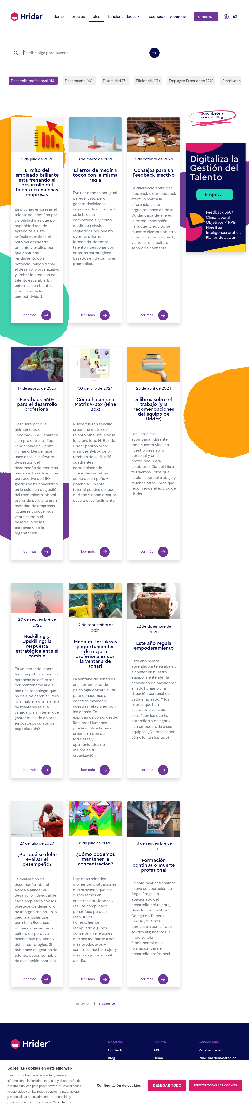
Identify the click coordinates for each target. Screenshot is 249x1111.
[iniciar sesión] (224, 17)
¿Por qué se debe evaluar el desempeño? (37, 859)
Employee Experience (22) (191, 80)
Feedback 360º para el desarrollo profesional (37, 404)
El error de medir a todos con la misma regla (95, 175)
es (234, 16)
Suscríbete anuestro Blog (212, 115)
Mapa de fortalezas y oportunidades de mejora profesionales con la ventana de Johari (95, 654)
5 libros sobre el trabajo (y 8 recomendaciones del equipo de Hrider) (153, 409)
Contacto (115, 1050)
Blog (111, 1058)
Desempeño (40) (79, 80)
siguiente (107, 1003)
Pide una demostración (218, 1058)
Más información (64, 1102)
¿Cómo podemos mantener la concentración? (95, 859)
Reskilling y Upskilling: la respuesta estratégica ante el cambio (37, 646)
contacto (178, 16)
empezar (206, 16)
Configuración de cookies (119, 1085)
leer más (30, 315)
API (156, 1050)
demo (58, 16)
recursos (155, 16)
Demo (158, 1058)
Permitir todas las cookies (215, 1085)
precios (78, 16)
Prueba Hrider (210, 1050)
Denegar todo (167, 1085)
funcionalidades (122, 16)
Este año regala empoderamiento (154, 646)
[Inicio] (27, 16)
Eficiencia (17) (148, 80)
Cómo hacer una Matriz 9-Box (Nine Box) (95, 404)
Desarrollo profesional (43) (33, 80)
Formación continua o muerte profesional (154, 865)
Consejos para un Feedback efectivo (154, 173)
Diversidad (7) (115, 80)
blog (96, 16)
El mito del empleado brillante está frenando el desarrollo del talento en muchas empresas (37, 182)
